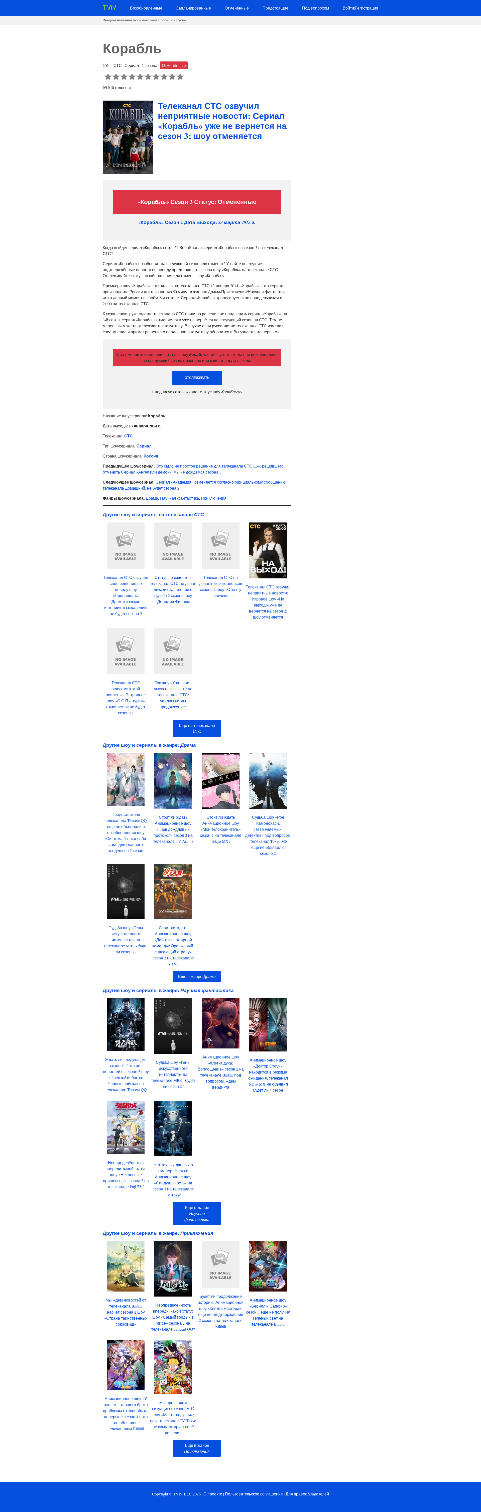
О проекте (212, 1493)
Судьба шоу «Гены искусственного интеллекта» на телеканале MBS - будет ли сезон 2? (126, 939)
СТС (128, 436)
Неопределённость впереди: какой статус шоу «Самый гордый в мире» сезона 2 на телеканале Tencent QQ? (173, 1317)
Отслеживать (197, 378)
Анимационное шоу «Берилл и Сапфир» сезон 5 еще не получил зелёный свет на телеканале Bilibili (268, 1312)
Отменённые (237, 8)
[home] (109, 8)
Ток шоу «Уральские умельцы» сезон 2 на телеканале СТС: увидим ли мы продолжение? (173, 694)
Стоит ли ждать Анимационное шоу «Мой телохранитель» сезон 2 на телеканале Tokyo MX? (220, 829)
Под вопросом (315, 8)
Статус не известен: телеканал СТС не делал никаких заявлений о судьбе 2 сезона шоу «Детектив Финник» (173, 589)
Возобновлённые (146, 8)
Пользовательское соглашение (254, 1493)
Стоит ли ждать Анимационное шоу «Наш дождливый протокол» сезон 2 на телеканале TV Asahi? (173, 829)
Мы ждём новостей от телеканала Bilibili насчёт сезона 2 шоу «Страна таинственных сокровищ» (125, 1312)
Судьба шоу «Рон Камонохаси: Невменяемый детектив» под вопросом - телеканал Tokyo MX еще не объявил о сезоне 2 (268, 835)
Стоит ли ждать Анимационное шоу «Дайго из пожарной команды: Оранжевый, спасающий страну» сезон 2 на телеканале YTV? (173, 945)
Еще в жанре (197, 976)
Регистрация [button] (366, 8)
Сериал (144, 446)
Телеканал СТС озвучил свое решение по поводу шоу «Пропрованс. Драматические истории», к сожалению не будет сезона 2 (125, 595)
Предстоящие (275, 8)
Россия (151, 456)
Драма (152, 498)
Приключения (213, 498)
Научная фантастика (179, 498)
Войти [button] (348, 8)
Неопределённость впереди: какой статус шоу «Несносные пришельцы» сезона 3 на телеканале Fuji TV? (126, 1174)
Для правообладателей (307, 1493)
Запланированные (193, 8)
